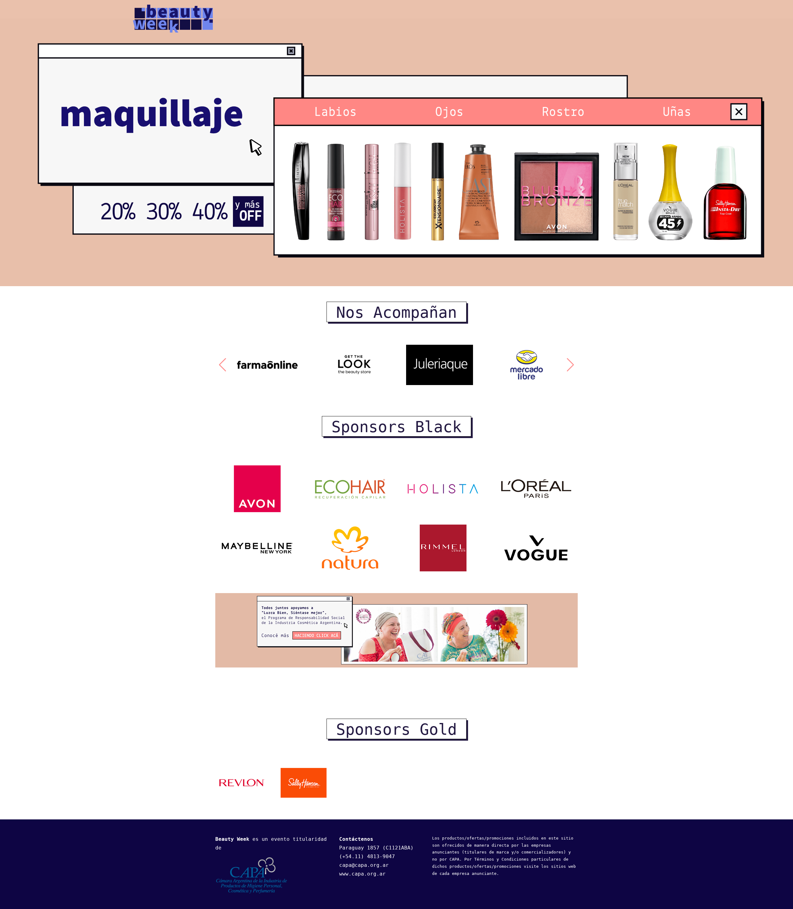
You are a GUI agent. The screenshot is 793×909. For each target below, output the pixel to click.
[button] (222, 365)
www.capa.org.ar (362, 874)
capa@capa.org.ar (364, 865)
